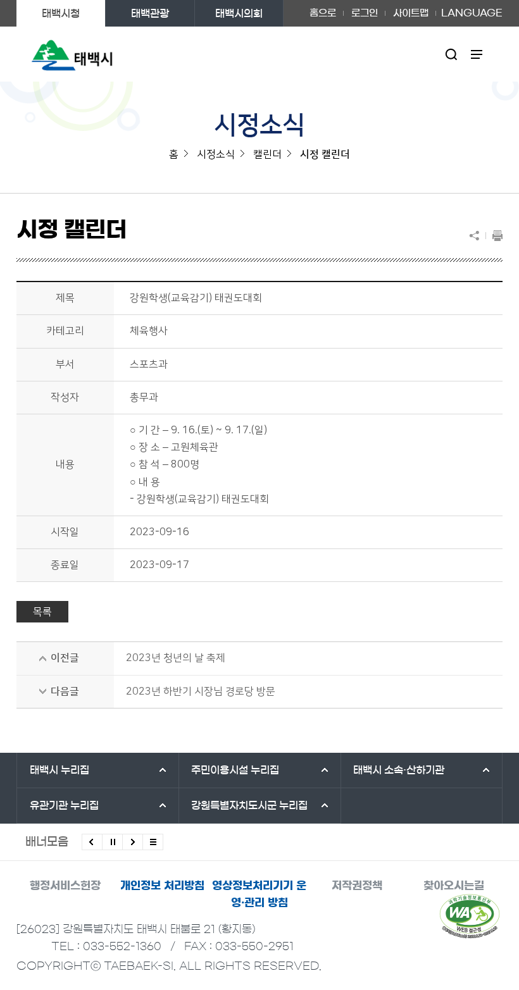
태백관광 (150, 13)
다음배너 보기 (132, 842)
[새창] (469, 916)
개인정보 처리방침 (162, 885)
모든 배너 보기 (152, 842)
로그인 (364, 13)
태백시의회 (239, 13)
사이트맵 (410, 13)
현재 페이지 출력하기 (494, 235)
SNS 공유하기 (477, 235)
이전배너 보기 (92, 842)
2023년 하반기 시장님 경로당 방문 (200, 691)
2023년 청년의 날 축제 (175, 658)
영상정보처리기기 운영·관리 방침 (259, 894)
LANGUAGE (472, 9)
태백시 (59, 770)
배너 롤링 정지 (112, 842)
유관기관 (64, 805)
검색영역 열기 (452, 54)
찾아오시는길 (453, 885)
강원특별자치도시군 (249, 805)
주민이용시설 (235, 770)
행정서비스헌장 (65, 885)
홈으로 (323, 13)
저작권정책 (357, 885)
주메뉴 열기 (477, 54)
